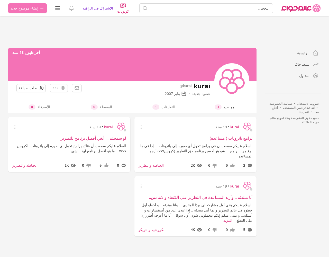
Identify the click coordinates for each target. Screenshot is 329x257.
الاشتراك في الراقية (98, 8)
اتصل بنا (304, 112)
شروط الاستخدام (308, 103)
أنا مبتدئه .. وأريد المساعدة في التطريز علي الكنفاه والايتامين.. (200, 197)
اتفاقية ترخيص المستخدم (299, 107)
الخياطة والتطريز (151, 165)
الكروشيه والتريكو (152, 229)
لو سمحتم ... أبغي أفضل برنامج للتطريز (93, 138)
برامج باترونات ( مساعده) (231, 138)
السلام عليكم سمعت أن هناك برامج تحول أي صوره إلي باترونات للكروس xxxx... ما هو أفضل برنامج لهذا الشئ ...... (71, 148)
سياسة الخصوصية (280, 103)
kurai (234, 127)
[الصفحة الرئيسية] (301, 8)
